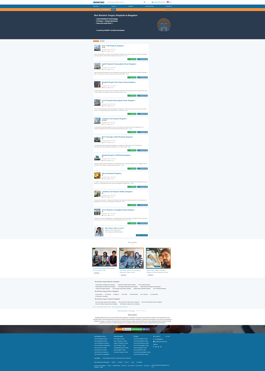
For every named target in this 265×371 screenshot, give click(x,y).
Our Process (131, 365)
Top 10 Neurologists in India (141, 341)
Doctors (114, 6)
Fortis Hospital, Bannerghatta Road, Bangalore (118, 100)
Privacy (109, 365)
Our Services (139, 365)
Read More (96, 273)
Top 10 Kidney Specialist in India (142, 352)
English (113, 362)
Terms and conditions (100, 365)
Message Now (143, 59)
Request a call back (142, 235)
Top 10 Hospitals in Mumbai (101, 343)
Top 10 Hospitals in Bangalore (102, 345)
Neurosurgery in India (119, 350)
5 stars (145, 310)
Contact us (147, 365)
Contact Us (169, 6)
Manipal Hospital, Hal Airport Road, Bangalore (119, 82)
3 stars (141, 310)
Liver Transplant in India (120, 341)
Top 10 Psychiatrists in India (141, 354)
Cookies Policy (116, 365)
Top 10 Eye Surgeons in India (141, 343)
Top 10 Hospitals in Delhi (100, 341)
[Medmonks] (98, 2)
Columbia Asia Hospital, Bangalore (114, 119)
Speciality (96, 6)
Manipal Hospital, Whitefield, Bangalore (116, 155)
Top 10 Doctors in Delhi (100, 350)
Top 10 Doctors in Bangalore (101, 354)
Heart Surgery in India (119, 345)
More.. (126, 55)
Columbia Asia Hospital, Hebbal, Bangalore (117, 191)
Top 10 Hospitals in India (100, 339)
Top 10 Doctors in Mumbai (101, 352)
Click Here (167, 336)
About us (124, 365)
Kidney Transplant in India (121, 343)
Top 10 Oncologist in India (140, 339)
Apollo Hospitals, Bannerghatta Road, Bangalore (119, 64)
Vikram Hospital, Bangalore (112, 173)
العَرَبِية (132, 362)
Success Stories (149, 6)
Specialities (105, 9)
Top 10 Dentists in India (140, 350)
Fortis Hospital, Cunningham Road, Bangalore (118, 210)
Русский (127, 362)
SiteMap (96, 367)
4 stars (143, 310)
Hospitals (130, 6)
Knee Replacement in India (121, 347)
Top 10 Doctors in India (100, 347)
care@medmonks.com (160, 341)
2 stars (139, 310)
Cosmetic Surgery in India (121, 352)
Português (139, 362)
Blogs (101, 367)
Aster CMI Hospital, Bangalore (113, 46)
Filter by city (97, 9)
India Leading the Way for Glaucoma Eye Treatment (117, 358)
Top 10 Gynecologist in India (141, 345)
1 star (137, 310)
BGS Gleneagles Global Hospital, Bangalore (117, 137)
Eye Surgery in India (119, 339)
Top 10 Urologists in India (140, 347)
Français (120, 362)
